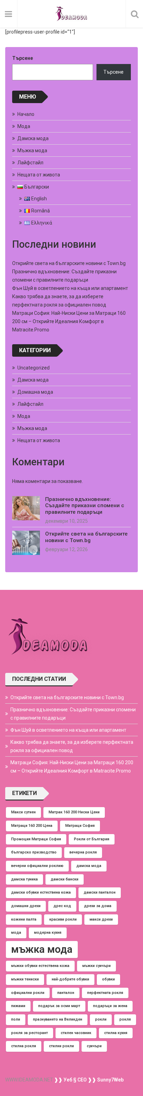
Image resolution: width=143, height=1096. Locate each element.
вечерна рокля (83, 852)
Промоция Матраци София (36, 839)
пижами (18, 1006)
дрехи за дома (97, 906)
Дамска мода (33, 138)
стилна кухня (115, 1033)
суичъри (94, 1046)
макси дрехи (101, 919)
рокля (125, 1019)
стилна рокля (23, 1046)
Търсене (22, 58)
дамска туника (24, 879)
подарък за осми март (59, 1006)
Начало (25, 114)
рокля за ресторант (29, 1033)
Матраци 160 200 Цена (31, 825)
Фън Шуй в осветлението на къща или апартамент (70, 288)
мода (16, 932)
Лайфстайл (30, 162)
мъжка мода (42, 949)
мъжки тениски (25, 979)
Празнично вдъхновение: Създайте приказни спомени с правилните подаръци (84, 505)
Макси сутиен (23, 812)
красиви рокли (63, 919)
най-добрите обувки (70, 979)
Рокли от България (91, 839)
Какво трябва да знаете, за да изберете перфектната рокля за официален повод (71, 746)
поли (15, 1019)
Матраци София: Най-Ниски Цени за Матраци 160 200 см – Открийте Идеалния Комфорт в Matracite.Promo (69, 321)
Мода (23, 126)
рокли (101, 1019)
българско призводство (34, 852)
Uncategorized (33, 368)
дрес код (62, 906)
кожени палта (23, 919)
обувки (108, 979)
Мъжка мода (32, 150)
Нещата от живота (38, 174)
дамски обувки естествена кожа (41, 892)
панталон (65, 992)
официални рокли (27, 992)
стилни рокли (61, 1046)
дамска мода (88, 866)
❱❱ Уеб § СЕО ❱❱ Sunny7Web (88, 1080)
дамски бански (64, 879)
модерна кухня (47, 932)
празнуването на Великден (57, 1019)
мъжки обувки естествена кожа (40, 965)
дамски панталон (100, 892)
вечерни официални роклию (37, 866)
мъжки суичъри (96, 965)
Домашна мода (35, 392)
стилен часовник (76, 1033)
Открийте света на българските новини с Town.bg (69, 263)
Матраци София (80, 825)
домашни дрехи (26, 906)
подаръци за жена (110, 1006)
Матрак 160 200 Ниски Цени (74, 812)
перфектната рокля (105, 992)
